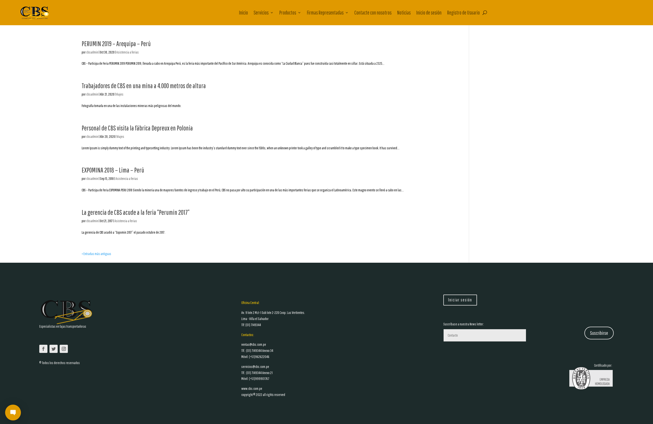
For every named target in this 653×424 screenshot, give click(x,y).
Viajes (119, 94)
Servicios (261, 12)
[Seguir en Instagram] (64, 349)
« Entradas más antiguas (96, 254)
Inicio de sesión (429, 12)
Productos (287, 12)
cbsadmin (92, 52)
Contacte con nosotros (373, 12)
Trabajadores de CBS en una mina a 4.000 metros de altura (144, 85)
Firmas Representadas (325, 12)
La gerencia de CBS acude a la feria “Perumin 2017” (136, 212)
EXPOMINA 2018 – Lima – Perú (113, 170)
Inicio (243, 12)
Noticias (404, 12)
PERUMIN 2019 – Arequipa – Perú (116, 43)
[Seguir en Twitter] (53, 349)
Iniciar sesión (460, 299)
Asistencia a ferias (127, 52)
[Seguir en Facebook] (43, 349)
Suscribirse (599, 333)
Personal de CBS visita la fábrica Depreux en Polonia (137, 128)
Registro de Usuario (463, 12)
